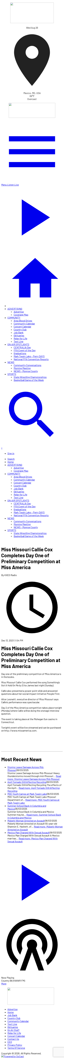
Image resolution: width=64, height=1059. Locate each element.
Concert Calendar (22, 326)
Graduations (20, 353)
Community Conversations (27, 365)
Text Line (18, 341)
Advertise (19, 311)
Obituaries (19, 335)
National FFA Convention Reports (31, 359)
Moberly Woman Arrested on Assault (26, 820)
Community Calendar (24, 323)
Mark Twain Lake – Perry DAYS (29, 356)
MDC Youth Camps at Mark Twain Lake (27, 793)
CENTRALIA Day (22, 347)
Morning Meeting (22, 368)
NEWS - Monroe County (26, 371)
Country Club (20, 329)
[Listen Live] (32, 881)
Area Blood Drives (23, 320)
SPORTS (11, 374)
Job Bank (18, 332)
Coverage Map (21, 314)
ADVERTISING (14, 308)
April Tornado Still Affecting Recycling (26, 781)
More (3, 983)
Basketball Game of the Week (29, 379)
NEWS (10, 362)
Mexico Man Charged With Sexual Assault (28, 832)
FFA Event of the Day (25, 350)
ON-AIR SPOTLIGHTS (18, 344)
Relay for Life (20, 338)
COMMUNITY (13, 317)
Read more (34, 777)
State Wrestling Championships (30, 377)
